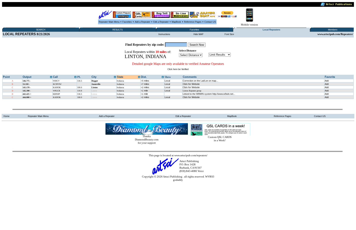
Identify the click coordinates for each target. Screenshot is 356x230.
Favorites (127, 22)
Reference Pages (192, 22)
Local (167, 80)
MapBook (176, 22)
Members (332, 29)
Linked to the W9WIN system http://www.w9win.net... (209, 94)
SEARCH (40, 29)
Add (327, 80)
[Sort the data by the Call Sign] (75, 77)
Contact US (210, 22)
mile (144, 90)
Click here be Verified (178, 69)
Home (6, 116)
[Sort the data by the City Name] (115, 77)
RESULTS (117, 29)
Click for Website (191, 84)
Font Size (229, 34)
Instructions (164, 34)
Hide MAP (198, 34)
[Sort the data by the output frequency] (51, 77)
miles (145, 80)
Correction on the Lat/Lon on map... (200, 80)
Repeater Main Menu (109, 22)
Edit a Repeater (161, 22)
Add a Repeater (142, 22)
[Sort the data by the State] (139, 77)
